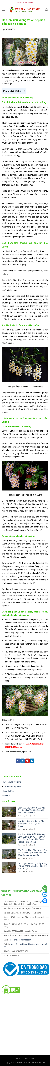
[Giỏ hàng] (46, 10)
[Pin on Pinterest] (27, 761)
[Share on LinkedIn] (32, 761)
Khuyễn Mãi (8, 791)
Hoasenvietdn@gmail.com (20, 940)
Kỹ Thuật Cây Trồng (12, 782)
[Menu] (3, 9)
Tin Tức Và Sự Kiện (12, 786)
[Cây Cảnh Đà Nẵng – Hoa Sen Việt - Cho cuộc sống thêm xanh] (25, 10)
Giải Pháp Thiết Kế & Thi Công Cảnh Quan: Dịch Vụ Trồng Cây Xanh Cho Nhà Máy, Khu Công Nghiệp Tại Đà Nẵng (31, 838)
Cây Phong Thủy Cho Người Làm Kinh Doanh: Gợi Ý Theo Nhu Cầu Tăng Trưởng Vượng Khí (32, 852)
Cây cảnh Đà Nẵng (19, 944)
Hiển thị (21, 91)
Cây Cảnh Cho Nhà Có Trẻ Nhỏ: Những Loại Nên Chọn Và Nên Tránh (31, 823)
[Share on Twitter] (22, 761)
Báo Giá (6, 795)
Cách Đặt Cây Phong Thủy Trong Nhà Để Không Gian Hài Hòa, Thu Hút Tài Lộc (32, 866)
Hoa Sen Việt (33, 944)
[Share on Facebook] (18, 761)
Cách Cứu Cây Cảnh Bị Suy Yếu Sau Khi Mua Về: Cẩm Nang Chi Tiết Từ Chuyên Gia (31, 810)
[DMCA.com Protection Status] (11, 989)
